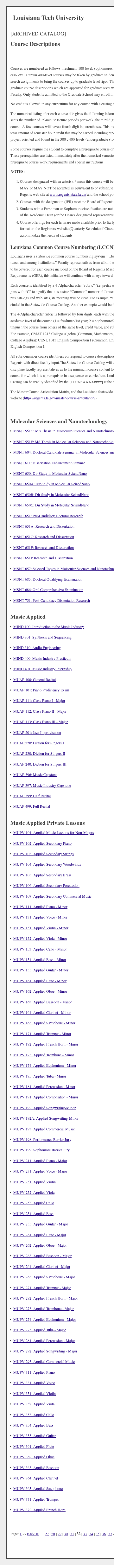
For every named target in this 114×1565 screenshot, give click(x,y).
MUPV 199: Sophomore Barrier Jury (41, 1149)
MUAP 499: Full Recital (31, 806)
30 (66, 1533)
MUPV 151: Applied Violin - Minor (40, 927)
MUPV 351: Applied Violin (34, 1393)
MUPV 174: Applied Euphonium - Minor (44, 1065)
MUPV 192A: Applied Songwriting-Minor (46, 1118)
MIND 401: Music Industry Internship (42, 668)
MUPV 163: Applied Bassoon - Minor (42, 1001)
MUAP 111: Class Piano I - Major (39, 700)
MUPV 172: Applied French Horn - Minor (45, 1044)
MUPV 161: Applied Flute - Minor (39, 980)
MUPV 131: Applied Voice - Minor (40, 916)
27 (47, 1533)
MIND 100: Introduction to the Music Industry (48, 626)
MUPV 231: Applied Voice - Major (40, 1171)
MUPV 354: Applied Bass (33, 1425)
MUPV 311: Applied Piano (34, 1372)
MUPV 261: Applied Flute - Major (39, 1234)
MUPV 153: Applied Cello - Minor (40, 948)
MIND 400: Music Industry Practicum (42, 658)
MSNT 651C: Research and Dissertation (43, 536)
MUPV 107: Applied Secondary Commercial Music (52, 896)
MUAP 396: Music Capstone (35, 774)
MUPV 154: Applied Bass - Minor (39, 959)
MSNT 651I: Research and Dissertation (43, 557)
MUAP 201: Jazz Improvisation (37, 732)
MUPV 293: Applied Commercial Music (44, 1361)
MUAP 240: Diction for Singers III (39, 764)
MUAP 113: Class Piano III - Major (40, 721)
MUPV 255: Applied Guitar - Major (40, 1223)
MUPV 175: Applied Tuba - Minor (39, 1075)
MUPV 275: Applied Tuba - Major (39, 1329)
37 (110, 1533)
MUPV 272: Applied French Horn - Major (45, 1298)
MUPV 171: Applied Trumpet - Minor (42, 1033)
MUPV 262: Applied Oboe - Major (40, 1245)
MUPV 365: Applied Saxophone (38, 1488)
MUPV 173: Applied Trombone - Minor (43, 1054)
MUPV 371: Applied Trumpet (36, 1499)
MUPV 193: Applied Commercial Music (44, 1128)
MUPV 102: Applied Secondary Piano (42, 843)
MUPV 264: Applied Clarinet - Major (41, 1266)
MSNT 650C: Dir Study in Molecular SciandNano (51, 504)
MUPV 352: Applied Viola (33, 1403)
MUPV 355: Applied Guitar (34, 1435)
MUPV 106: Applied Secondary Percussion (46, 885)
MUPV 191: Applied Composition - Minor (45, 1096)
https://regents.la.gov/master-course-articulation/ (59, 397)
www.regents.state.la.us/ (68, 194)
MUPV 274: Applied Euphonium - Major (44, 1319)
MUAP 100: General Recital (34, 679)
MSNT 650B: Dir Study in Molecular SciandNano (51, 494)
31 (72, 1533)
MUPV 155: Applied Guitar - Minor (40, 969)
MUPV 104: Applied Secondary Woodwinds (47, 864)
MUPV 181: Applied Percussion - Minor (44, 1086)
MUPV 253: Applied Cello (33, 1202)
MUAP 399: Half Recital (32, 795)
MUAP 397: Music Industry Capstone (42, 785)
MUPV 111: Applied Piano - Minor (40, 906)
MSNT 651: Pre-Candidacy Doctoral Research (48, 515)
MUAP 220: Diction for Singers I (38, 742)
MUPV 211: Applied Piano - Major (40, 1160)
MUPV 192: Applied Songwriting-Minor (44, 1107)
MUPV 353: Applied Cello (33, 1414)
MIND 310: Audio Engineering (37, 647)
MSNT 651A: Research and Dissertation (43, 526)
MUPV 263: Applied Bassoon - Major (42, 1255)
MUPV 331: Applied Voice (34, 1382)
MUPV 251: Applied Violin (34, 1181)
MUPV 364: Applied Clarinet (35, 1477)
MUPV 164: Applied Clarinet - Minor (42, 1012)
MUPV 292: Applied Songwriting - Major (45, 1350)
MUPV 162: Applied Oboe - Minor (40, 991)
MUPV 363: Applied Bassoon (36, 1467)
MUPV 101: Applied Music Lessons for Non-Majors (53, 832)
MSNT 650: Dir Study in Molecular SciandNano (50, 473)
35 (97, 1533)
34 (91, 1533)
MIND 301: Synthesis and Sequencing (42, 636)
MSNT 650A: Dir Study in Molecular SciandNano (51, 483)
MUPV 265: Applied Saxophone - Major (44, 1276)
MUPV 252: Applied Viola (33, 1192)
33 (85, 1533)
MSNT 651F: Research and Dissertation (43, 547)
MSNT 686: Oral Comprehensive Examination (48, 589)
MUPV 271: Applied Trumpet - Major (42, 1287)
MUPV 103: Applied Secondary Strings (43, 853)
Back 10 (33, 1533)
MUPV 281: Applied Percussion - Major (44, 1340)
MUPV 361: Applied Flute (33, 1446)
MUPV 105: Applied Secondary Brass (42, 874)
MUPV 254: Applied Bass (33, 1213)
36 (104, 1533)
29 (59, 1533)
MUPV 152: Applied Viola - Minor (40, 938)
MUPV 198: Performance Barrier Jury (42, 1139)
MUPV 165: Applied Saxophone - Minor (44, 1022)
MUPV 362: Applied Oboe (33, 1456)
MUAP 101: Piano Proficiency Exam (41, 689)
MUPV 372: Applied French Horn (39, 1509)
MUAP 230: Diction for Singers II (39, 753)
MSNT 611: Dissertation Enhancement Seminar (49, 462)
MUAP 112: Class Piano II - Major (39, 711)
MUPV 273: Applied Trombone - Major (43, 1308)
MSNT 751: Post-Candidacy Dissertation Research (51, 600)
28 (53, 1533)
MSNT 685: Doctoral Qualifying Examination (47, 579)
